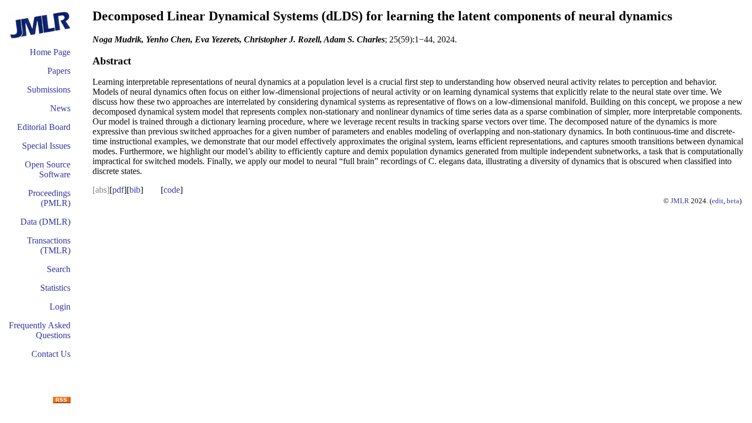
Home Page (50, 52)
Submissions (48, 89)
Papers (58, 70)
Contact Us (50, 354)
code (172, 189)
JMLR (680, 201)
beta (733, 201)
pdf (118, 189)
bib (134, 189)
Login (60, 306)
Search (58, 269)
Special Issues (46, 145)
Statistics (55, 287)
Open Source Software (47, 169)
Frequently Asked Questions (39, 330)
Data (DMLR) (45, 221)
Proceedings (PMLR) (49, 198)
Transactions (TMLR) (48, 245)
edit (717, 201)
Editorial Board (43, 127)
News (60, 108)
